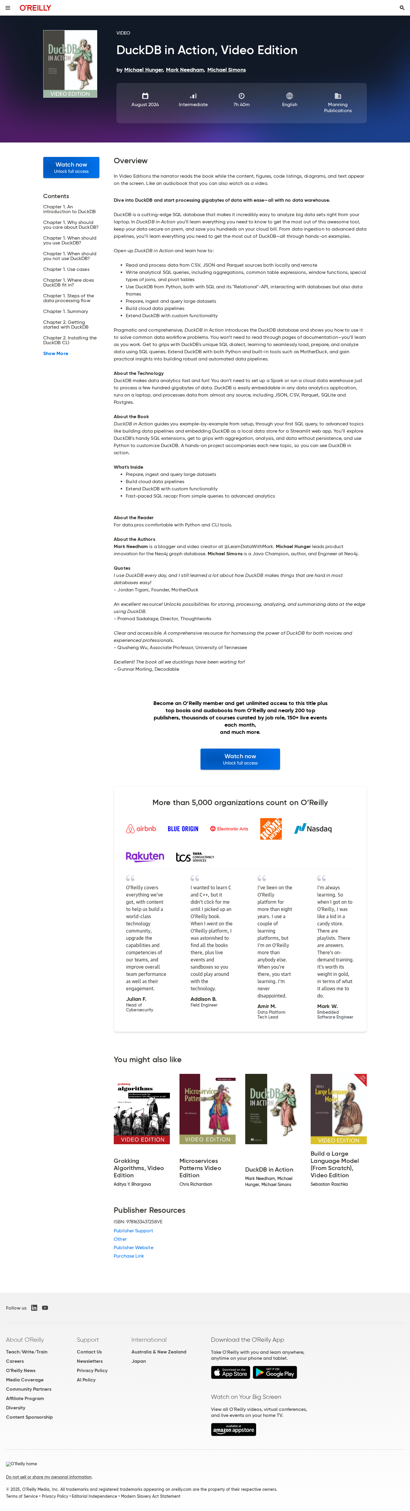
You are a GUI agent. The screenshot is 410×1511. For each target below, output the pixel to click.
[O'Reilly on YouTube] (45, 1308)
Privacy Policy (92, 1370)
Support (88, 1339)
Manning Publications (338, 107)
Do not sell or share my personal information (49, 1477)
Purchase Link (129, 1256)
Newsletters (90, 1361)
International (149, 1339)
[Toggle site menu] (8, 8)
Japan (138, 1361)
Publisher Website (133, 1247)
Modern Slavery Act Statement (150, 1496)
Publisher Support (133, 1231)
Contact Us (89, 1352)
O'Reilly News (20, 1370)
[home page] (35, 8)
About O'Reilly (25, 1339)
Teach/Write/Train (26, 1352)
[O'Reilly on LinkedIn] (34, 1308)
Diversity (15, 1408)
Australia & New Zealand (158, 1352)
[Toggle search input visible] (402, 8)
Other (120, 1239)
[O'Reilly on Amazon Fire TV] (233, 1434)
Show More (55, 353)
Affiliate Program (25, 1398)
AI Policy (86, 1380)
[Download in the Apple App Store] (230, 1377)
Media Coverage (25, 1380)
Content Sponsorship (29, 1417)
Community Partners (28, 1389)
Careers (15, 1361)
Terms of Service (22, 1496)
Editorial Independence (94, 1496)
